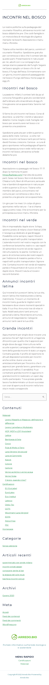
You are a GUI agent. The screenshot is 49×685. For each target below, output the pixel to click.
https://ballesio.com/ (12, 175)
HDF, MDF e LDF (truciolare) (18, 431)
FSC (7, 525)
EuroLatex (9, 492)
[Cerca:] (24, 397)
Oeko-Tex (9, 505)
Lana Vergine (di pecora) (16, 452)
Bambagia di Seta (13, 439)
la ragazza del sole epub (14, 575)
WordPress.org (9, 624)
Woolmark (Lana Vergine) (16, 513)
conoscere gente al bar (13, 571)
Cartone (8, 468)
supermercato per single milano (17, 563)
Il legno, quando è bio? (15, 480)
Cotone (8, 464)
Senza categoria (10, 546)
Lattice (8, 435)
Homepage (8, 529)
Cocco (8, 444)
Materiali (6, 415)
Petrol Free (10, 521)
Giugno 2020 (8, 595)
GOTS (7, 509)
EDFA (7, 517)
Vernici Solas (10, 476)
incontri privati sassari (12, 567)
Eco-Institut (10, 497)
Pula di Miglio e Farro (14, 448)
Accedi (6, 612)
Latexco (8, 501)
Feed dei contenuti (11, 616)
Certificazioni (8, 484)
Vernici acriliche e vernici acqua (19, 472)
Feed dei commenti (12, 620)
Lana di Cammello (13, 456)
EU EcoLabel (11, 488)
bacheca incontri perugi (13, 579)
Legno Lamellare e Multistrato (19, 427)
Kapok (8, 460)
